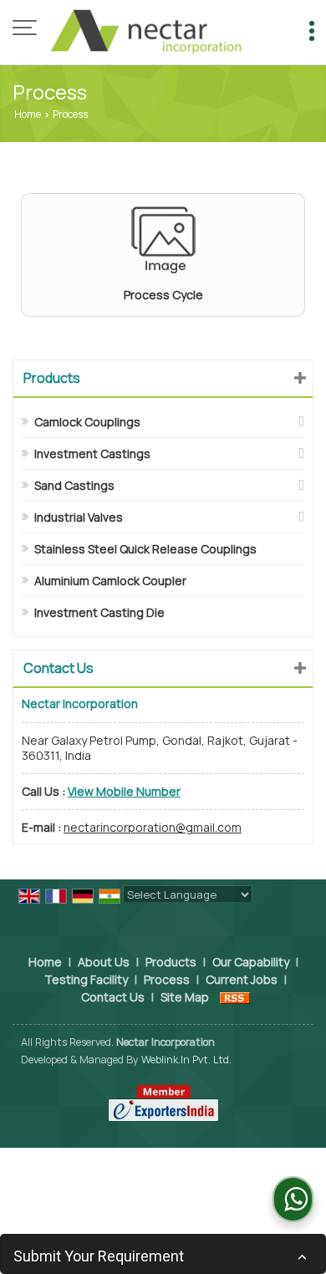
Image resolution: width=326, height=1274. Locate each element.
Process (167, 979)
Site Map (184, 997)
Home (27, 114)
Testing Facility (86, 979)
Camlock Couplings (87, 422)
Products (51, 378)
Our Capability (250, 962)
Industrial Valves (78, 517)
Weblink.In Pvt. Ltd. (186, 1059)
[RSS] (235, 997)
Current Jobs (242, 979)
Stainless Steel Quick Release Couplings (145, 549)
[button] (124, 791)
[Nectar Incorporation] (146, 29)
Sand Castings (74, 485)
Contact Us (113, 997)
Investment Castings (92, 453)
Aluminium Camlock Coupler (110, 581)
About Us (104, 962)
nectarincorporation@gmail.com (153, 827)
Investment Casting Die (99, 612)
